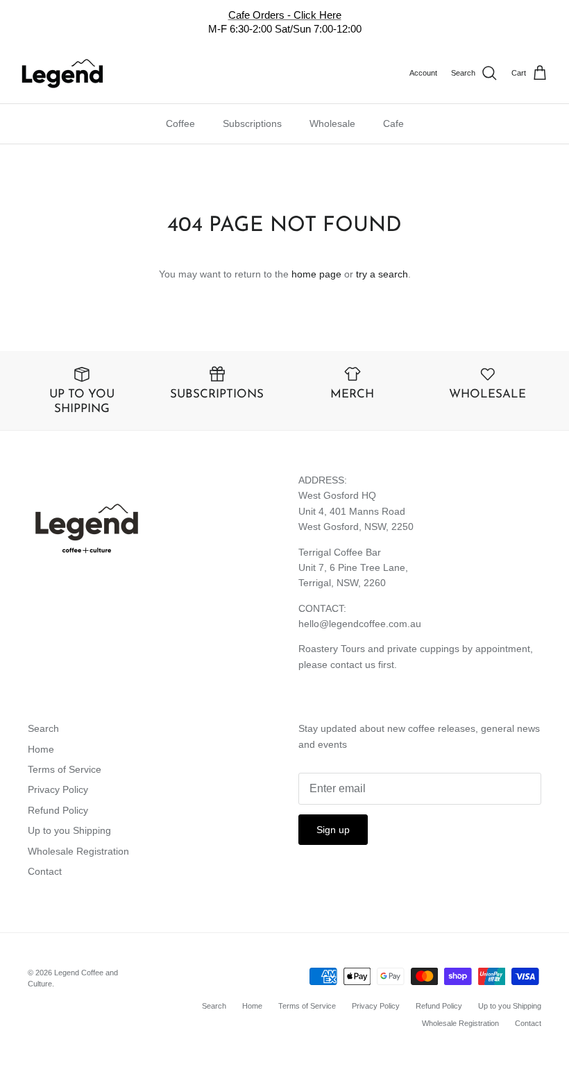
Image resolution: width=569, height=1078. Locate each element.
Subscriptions (252, 123)
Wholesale (332, 123)
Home (41, 749)
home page (316, 274)
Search (43, 728)
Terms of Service (64, 769)
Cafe (393, 123)
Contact (45, 871)
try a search (382, 274)
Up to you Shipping (69, 830)
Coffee (180, 123)
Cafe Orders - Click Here (284, 15)
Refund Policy (58, 810)
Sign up (333, 829)
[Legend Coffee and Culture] (62, 73)
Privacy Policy (58, 789)
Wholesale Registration (78, 851)
